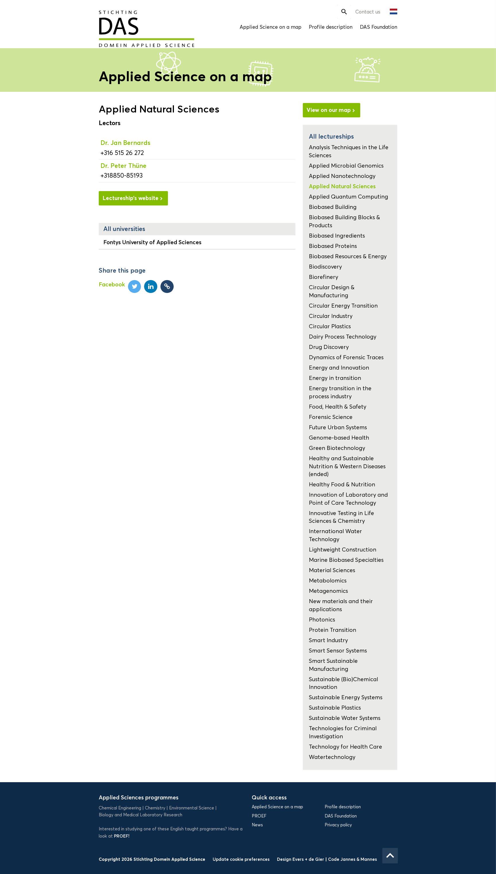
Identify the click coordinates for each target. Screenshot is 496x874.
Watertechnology (332, 756)
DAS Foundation (378, 27)
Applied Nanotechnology (342, 175)
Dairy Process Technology (342, 336)
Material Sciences (332, 570)
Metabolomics (327, 580)
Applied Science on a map (270, 27)
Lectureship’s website (130, 198)
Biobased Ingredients (337, 235)
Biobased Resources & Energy (348, 256)
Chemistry (155, 808)
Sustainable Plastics (335, 707)
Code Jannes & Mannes (352, 859)
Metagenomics (328, 590)
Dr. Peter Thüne (123, 166)
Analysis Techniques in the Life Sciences (348, 151)
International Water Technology (335, 535)
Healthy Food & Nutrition (342, 484)
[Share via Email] (167, 286)
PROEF (259, 816)
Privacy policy (338, 825)
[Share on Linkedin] (150, 286)
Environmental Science (191, 808)
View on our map (329, 109)
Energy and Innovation (339, 367)
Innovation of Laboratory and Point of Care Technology (348, 498)
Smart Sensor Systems (338, 650)
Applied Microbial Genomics (346, 165)
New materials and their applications (341, 605)
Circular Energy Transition (343, 305)
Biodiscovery (325, 266)
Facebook (112, 284)
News (257, 825)
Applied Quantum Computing (348, 196)
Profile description (330, 27)
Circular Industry (330, 315)
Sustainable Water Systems (344, 717)
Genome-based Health (339, 437)
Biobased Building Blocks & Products (344, 221)
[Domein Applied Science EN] (127, 25)
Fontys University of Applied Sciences (152, 242)
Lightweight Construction (342, 549)
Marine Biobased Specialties (346, 559)
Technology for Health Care (345, 746)
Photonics (322, 619)
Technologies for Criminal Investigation (343, 732)
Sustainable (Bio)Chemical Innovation (343, 683)
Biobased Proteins (333, 245)
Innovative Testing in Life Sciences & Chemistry (341, 517)
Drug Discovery (329, 346)
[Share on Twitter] (134, 286)
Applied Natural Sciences (342, 186)
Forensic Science (330, 416)
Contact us (367, 12)
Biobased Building (332, 206)
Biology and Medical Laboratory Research (140, 814)
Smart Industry (328, 640)
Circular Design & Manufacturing (331, 291)
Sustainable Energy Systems (345, 697)
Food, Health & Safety (337, 406)
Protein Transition (332, 629)
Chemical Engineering (120, 808)
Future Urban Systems (338, 427)
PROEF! (121, 836)
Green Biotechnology (337, 447)
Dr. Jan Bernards (125, 143)
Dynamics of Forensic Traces (346, 357)
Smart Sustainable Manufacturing (333, 664)
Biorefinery (323, 276)
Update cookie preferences (241, 859)
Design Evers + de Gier (301, 859)
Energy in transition (335, 377)
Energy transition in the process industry (340, 392)
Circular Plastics (330, 326)
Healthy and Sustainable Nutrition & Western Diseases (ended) (347, 466)
